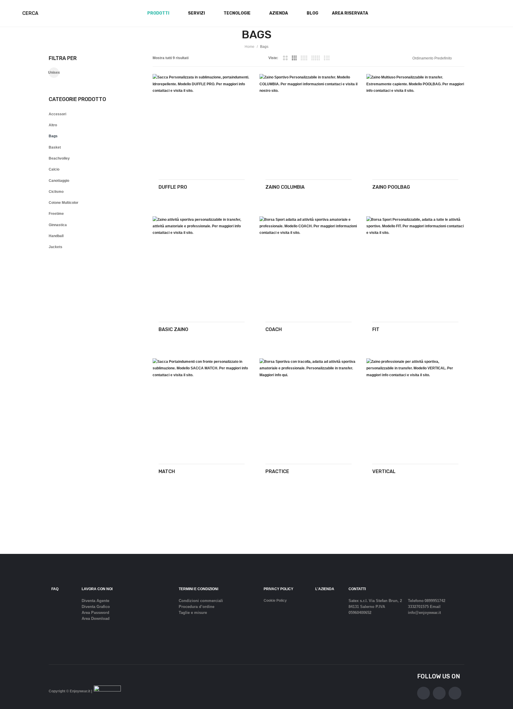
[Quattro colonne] (304, 58)
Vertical (383, 471)
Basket (55, 147)
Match (167, 471)
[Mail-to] (455, 693)
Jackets (55, 247)
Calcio (54, 169)
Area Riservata (350, 13)
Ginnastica (58, 225)
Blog (312, 13)
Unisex (54, 72)
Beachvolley (59, 158)
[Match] (202, 407)
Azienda (278, 13)
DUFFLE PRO (173, 187)
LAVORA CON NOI (97, 589)
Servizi (196, 13)
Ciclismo (56, 192)
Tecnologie (237, 13)
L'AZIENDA (324, 589)
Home (249, 47)
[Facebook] (423, 693)
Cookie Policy (275, 600)
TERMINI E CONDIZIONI (198, 589)
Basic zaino (173, 329)
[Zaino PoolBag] (415, 123)
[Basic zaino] (202, 265)
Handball (56, 236)
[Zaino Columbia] (308, 123)
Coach (273, 329)
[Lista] (327, 58)
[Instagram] (439, 693)
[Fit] (415, 265)
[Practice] (308, 407)
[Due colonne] (285, 58)
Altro (53, 125)
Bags (53, 136)
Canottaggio (59, 181)
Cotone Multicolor (63, 203)
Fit (375, 329)
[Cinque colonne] (315, 58)
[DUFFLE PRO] (202, 123)
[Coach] (308, 265)
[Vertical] (415, 407)
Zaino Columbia (285, 187)
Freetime (56, 214)
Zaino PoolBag (391, 187)
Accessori (57, 114)
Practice (277, 471)
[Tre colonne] (294, 58)
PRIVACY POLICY (278, 589)
